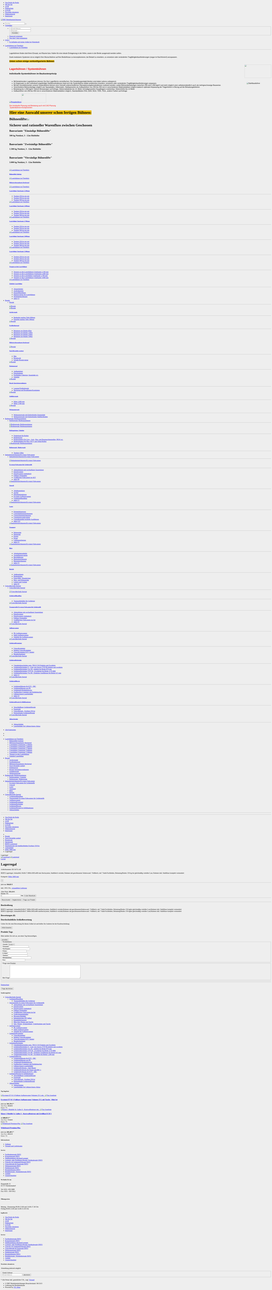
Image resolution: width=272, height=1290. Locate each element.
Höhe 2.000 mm (19, 402)
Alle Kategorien (10, 730)
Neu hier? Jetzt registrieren (18, 38)
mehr (16, 298)
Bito (15, 356)
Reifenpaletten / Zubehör (17, 777)
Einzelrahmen (18, 373)
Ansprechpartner (10, 1175)
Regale (7, 300)
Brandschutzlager (19, 654)
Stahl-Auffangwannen (21, 635)
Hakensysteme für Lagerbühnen (24, 295)
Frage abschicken (7, 988)
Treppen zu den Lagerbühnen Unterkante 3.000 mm (31, 278)
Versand (31, 1280)
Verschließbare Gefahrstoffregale (25, 707)
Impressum (8, 16)
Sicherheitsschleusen (20, 296)
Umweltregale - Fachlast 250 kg (24, 711)
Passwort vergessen (15, 36)
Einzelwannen (18, 472)
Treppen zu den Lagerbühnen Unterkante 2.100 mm (31, 272)
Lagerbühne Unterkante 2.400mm (20, 746)
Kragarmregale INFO (12, 1156)
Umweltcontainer (19, 648)
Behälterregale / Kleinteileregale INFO (18, 1172)
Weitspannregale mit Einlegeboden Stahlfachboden (31, 417)
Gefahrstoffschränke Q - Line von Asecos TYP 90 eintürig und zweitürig (38, 667)
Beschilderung (18, 557)
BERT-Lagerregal (11, 844)
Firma (4, 951)
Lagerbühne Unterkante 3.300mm (20, 752)
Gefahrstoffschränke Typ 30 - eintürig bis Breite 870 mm (33, 669)
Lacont (3, 859)
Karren (16, 536)
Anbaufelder (9, 848)
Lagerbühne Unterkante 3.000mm (20, 750)
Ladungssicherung (20, 540)
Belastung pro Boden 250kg (23, 334)
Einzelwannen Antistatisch (22, 474)
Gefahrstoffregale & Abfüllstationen (21, 808)
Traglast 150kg (19, 453)
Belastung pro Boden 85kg (23, 331)
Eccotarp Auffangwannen (22, 496)
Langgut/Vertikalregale (21, 388)
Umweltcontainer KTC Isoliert (24, 652)
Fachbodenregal (14, 762)
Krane (16, 538)
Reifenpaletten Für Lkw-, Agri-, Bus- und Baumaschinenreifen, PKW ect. (38, 439)
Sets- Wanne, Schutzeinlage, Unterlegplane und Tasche (32, 1024)
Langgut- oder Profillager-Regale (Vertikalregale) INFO (23, 1160)
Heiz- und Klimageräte (21, 580)
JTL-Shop (17, 1287)
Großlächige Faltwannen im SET (25, 477)
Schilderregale (14, 771)
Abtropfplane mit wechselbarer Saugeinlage (28, 612)
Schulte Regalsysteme (21, 360)
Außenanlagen (18, 574)
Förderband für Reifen (21, 436)
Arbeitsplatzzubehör (20, 553)
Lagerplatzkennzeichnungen (23, 514)
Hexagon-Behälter (20, 1016)
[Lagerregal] (5, 857)
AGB (7, 6)
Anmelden (15, 33)
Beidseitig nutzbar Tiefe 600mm (24, 317)
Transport (12, 789)
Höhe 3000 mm (10, 850)
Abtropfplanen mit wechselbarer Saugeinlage (29, 470)
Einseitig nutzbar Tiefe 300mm (24, 319)
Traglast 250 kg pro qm (21, 196)
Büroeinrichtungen (20, 561)
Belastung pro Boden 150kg (23, 333)
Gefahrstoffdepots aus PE (22, 688)
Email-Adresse (7, 1273)
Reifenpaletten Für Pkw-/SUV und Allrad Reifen (30, 441)
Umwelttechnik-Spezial (13, 586)
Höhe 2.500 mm (19, 403)
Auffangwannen (14, 800)
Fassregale (17, 709)
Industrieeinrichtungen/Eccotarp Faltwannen (20, 455)
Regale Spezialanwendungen (19, 769)
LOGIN (8, 10)
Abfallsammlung (19, 491)
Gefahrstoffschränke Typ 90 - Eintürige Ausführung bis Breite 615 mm (37, 673)
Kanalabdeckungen (20, 1020)
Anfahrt (7, 1174)
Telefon (5, 955)
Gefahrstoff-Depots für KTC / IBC (25, 1072)
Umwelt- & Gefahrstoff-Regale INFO (17, 1162)
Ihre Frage (6, 978)
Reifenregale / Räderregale (18, 779)
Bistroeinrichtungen (20, 559)
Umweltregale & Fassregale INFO (16, 1164)
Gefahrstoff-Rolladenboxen (23, 690)
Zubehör (16, 377)
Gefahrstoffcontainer (16, 802)
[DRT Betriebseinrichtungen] (11, 20)
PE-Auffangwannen (20, 633)
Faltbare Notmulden (20, 476)
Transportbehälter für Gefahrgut (24, 601)
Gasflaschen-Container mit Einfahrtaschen (28, 692)
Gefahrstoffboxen (15, 806)
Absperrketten (18, 289)
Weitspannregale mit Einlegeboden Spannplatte (29, 415)
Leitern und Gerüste (20, 582)
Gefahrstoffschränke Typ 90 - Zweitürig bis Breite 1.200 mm (34, 1054)
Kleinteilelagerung (20, 512)
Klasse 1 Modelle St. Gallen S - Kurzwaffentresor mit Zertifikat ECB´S (26, 1114)
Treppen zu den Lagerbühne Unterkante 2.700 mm (31, 276)
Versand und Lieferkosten (13, 1146)
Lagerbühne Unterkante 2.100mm (20, 745)
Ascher (16, 493)
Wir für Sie (8, 4)
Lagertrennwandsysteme (22, 517)
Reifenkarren (18, 438)
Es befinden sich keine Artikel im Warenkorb (24, 42)
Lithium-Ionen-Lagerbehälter (23, 694)
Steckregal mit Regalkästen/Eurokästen (27, 390)
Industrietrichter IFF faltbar (23, 1018)
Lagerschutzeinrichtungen (22, 515)
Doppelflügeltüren (20, 293)
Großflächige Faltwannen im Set (24, 620)
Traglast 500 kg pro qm (21, 200)
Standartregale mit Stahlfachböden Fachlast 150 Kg (22, 846)
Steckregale (9, 842)
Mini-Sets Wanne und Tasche (23, 1022)
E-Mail (5, 953)
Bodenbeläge (18, 576)
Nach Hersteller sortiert (17, 766)
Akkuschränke (18, 724)
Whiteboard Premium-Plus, (11, 1128)
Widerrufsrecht (10, 14)
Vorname (6, 946)
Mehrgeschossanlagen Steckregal (20, 743)
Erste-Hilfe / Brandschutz (22, 578)
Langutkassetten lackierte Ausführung (26, 519)
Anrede (5, 944)
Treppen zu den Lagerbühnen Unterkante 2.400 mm (31, 274)
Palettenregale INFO (12, 1168)
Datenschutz (9, 8)
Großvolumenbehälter (21, 1014)
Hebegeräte (17, 532)
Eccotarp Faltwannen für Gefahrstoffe (22, 783)
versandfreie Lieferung (19, 888)
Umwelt (12, 785)
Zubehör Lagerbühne (16, 756)
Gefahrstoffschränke (16, 804)
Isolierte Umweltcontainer (22, 650)
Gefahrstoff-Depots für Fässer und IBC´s (27, 1070)
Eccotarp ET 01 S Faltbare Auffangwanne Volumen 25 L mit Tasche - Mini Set (29, 1100)
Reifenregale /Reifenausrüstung (15, 419)
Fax (4, 960)
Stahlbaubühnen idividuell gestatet (16, 1158)
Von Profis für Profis (12, 3)
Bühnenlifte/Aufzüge (16, 741)
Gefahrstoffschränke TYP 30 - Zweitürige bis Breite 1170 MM (35, 671)
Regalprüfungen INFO (12, 1170)
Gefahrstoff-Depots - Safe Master (25, 1068)
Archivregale (13, 760)
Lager (11, 787)
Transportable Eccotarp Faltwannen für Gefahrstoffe (26, 798)
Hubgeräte (17, 534)
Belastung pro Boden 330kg (23, 336)
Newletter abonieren (12, 12)
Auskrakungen (18, 291)
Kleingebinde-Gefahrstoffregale (24, 713)
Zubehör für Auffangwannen (23, 637)
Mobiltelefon (7, 958)
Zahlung (8, 1144)
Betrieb (11, 792)
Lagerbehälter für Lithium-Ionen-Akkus (27, 726)
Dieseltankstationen (20, 494)
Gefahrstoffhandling (20, 498)
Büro (11, 791)
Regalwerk (17, 358)
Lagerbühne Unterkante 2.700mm (20, 748)
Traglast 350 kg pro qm (21, 198)
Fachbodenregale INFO (13, 1154)
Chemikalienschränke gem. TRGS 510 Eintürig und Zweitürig (34, 665)
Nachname (6, 949)
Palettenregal (13, 768)
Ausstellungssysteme (21, 555)
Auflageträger (18, 371)
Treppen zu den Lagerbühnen (19, 754)
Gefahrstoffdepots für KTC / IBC (25, 686)
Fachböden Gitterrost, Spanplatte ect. (26, 375)
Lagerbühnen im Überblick (14, 46)
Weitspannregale (14, 773)
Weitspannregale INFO (13, 1166)
